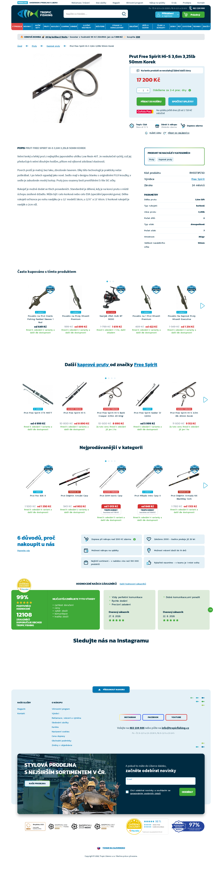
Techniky (197, 26)
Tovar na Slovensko (114, 848)
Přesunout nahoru (114, 689)
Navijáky (55, 26)
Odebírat (187, 792)
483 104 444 (137, 728)
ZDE (138, 37)
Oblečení (133, 26)
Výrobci (55, 713)
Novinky (27, 26)
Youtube (176, 717)
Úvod (19, 46)
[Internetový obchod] (34, 14)
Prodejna (187, 2)
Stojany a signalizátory (117, 26)
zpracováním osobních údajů (145, 793)
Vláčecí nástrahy (86, 26)
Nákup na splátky (157, 2)
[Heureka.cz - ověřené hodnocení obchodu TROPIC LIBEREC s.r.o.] (147, 826)
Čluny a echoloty (161, 26)
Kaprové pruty (53, 46)
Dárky (173, 26)
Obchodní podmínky (61, 740)
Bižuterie (100, 26)
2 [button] (110, 281)
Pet (179, 26)
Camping (65, 26)
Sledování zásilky (60, 722)
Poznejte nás (23, 550)
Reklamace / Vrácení (81, 2)
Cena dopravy (58, 736)
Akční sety (37, 26)
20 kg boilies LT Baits (56, 37)
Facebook (153, 717)
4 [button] (115, 378)
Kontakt (201, 2)
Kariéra (55, 727)
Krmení (74, 26)
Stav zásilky (101, 2)
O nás (174, 2)
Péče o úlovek (145, 26)
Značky (206, 26)
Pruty (47, 26)
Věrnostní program (134, 2)
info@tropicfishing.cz (175, 728)
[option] (40, 314)
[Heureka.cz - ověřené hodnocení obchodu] (24, 585)
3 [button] (113, 281)
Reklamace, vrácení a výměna (66, 718)
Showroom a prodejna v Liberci (38, 3)
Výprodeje (17, 26)
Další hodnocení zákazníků (133, 583)
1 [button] (107, 281)
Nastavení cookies (60, 731)
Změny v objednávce (62, 745)
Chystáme (186, 26)
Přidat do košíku (151, 101)
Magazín (116, 2)
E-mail (129, 779)
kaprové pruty (93, 364)
